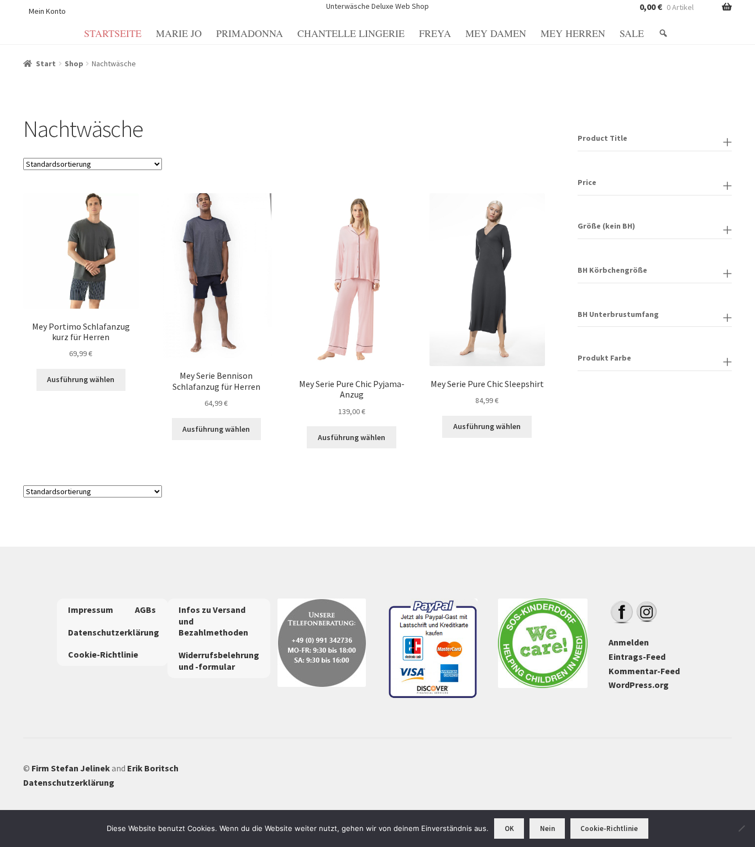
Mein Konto (47, 11)
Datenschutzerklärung (113, 632)
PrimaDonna (249, 33)
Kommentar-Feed (644, 670)
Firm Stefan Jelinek (71, 768)
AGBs (145, 609)
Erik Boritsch (153, 768)
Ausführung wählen (80, 379)
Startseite (112, 33)
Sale (632, 33)
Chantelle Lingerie (351, 33)
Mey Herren (573, 33)
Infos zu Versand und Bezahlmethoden (213, 621)
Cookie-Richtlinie (103, 654)
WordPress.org (639, 684)
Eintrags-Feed (637, 656)
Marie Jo (179, 33)
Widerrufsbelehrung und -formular (219, 660)
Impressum (90, 609)
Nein (547, 828)
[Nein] (741, 828)
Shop (74, 63)
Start (46, 63)
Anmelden (629, 642)
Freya (435, 33)
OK (509, 828)
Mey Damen (495, 33)
